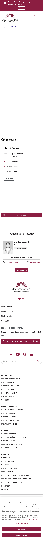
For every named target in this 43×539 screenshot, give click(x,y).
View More (22, 270)
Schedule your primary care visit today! (21, 341)
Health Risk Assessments (12, 410)
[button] (40, 16)
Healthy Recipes (8, 413)
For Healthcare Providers (11, 444)
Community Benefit (9, 468)
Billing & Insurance (8, 382)
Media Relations (7, 472)
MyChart (21, 298)
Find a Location (7, 311)
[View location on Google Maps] (21, 198)
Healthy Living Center (10, 420)
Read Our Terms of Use (29, 519)
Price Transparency (9, 393)
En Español (5, 489)
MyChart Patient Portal (10, 379)
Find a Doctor (6, 307)
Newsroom (6, 486)
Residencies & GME (9, 448)
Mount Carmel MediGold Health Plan (16, 479)
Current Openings (8, 434)
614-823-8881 (12, 171)
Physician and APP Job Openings (14, 437)
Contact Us (5, 321)
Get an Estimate (7, 389)
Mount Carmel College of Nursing (15, 475)
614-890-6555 (12, 166)
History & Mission (8, 461)
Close (20, 8)
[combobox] (21, 361)
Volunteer (5, 465)
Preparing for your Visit (10, 386)
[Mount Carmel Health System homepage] (10, 22)
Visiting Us (5, 458)
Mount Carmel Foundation (12, 482)
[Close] (40, 500)
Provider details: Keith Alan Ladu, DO (21, 252)
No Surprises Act (8, 396)
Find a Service (7, 316)
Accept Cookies (21, 535)
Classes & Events (8, 417)
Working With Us (8, 441)
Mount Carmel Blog (9, 424)
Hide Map (9, 178)
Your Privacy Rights (21, 523)
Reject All (21, 529)
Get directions (12, 161)
